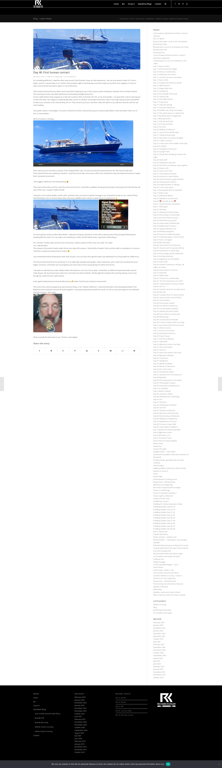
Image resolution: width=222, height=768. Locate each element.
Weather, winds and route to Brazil (166, 592)
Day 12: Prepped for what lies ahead (167, 83)
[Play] (35, 165)
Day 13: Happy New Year (162, 88)
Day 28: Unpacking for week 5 (164, 182)
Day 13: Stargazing (160, 91)
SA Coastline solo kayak (162, 613)
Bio (34, 701)
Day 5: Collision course (162, 328)
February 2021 (158, 644)
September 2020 (159, 655)
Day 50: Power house (161, 336)
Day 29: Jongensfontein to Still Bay (166, 184)
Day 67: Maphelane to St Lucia (165, 421)
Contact (36, 735)
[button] (83, 143)
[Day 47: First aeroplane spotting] (220, 384)
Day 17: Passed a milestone (164, 107)
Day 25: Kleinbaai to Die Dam (164, 162)
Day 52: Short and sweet (162, 347)
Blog (60, 77)
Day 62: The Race (159, 402)
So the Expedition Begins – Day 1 (166, 564)
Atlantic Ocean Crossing (44, 727)
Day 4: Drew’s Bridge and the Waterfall (168, 253)
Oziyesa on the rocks (161, 498)
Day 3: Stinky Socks (160, 193)
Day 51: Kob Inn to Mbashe (163, 339)
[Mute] (127, 165)
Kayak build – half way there (164, 482)
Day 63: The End (159, 407)
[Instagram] (179, 4)
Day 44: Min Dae (159, 292)
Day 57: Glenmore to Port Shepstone (167, 374)
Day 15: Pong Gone (160, 102)
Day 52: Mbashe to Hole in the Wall (166, 344)
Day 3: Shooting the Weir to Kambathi (167, 190)
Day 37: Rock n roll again (162, 240)
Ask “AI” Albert (158, 38)
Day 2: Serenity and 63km (163, 124)
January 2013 (158, 669)
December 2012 (159, 672)
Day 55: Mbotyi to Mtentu (162, 363)
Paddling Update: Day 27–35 (164, 512)
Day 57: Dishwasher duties (163, 372)
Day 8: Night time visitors (162, 432)
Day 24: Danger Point (161, 151)
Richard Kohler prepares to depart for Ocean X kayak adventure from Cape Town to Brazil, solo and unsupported (170, 548)
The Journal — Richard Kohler (164, 581)
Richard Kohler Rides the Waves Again (168, 553)
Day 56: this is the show (162, 369)
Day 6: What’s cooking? (162, 391)
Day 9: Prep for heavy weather (165, 441)
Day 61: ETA (157, 399)
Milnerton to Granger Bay (163, 485)
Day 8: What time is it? (161, 435)
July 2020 (156, 661)
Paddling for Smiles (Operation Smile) (167, 504)
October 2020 (158, 653)
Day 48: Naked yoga (161, 317)
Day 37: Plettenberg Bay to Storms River (168, 237)
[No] (219, 764)
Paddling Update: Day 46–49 (164, 518)
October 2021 (158, 639)
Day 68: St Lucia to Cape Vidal (164, 424)
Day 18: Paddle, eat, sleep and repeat (167, 110)
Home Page (157, 476)
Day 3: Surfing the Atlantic (163, 195)
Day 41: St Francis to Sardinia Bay (166, 278)
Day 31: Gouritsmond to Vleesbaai (166, 204)
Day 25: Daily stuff (160, 160)
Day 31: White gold (160, 206)
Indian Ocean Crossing (43, 731)
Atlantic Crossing (162, 19)
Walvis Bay (157, 589)
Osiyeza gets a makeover (163, 496)
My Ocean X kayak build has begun (167, 487)
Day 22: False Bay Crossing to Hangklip (168, 138)
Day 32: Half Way (159, 209)
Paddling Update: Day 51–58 (164, 520)
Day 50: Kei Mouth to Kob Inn (164, 333)
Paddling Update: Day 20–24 (164, 507)
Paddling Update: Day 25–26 (164, 509)
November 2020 (159, 650)
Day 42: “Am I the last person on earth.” (168, 281)
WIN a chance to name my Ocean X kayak (169, 595)
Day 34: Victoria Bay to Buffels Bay (166, 223)
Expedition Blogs (39, 709)
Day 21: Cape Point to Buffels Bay (166, 132)
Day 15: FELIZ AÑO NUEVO (163, 99)
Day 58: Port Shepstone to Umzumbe (167, 380)
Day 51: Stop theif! (160, 341)
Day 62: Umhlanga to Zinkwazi (165, 405)
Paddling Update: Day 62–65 (164, 526)
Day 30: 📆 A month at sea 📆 (164, 201)
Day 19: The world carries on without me (168, 113)
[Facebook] (175, 4)
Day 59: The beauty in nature (164, 383)
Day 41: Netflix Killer (161, 275)
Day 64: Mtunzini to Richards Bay (165, 413)
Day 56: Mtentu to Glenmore (164, 366)
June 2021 (157, 642)
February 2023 (158, 622)
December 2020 (159, 647)
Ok (168, 764)
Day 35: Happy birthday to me (164, 229)
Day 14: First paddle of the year (165, 94)
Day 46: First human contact (51, 72)
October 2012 (158, 677)
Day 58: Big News (159, 377)
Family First (157, 446)
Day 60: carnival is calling (162, 394)
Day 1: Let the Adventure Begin (165, 69)
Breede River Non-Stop (162, 610)
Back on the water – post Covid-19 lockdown (170, 41)
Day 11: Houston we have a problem (167, 77)
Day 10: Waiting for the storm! (164, 74)
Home (132, 19)
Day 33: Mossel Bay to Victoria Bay (166, 215)
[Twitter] (183, 4)
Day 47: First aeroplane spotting (165, 308)
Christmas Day (159, 52)
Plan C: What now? (160, 531)
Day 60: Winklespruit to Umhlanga (166, 396)
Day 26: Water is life (161, 168)
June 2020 (157, 664)
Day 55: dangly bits (160, 361)
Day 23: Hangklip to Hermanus (165, 149)
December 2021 (159, 633)
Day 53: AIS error (159, 350)
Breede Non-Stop (160, 44)
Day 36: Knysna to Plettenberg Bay (166, 234)
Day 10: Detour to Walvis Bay (164, 72)
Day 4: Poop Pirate (160, 262)
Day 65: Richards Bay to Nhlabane (166, 416)
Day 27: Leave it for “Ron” (163, 171)
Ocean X (36, 705)
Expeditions (150, 19)
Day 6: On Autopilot (160, 388)
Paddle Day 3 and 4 (160, 501)
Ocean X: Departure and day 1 (165, 493)
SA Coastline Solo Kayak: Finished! (166, 556)
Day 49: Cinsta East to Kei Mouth (165, 319)
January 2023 (158, 625)
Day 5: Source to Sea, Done (163, 330)
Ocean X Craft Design (161, 490)
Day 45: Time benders (161, 300)
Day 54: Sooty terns (160, 358)
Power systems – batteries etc (165, 537)
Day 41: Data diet (159, 273)
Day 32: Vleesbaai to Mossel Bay (165, 212)
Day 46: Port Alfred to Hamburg (165, 306)
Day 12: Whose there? (161, 85)
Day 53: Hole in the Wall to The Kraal (167, 352)
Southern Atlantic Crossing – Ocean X (167, 575)
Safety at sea (158, 559)
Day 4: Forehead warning (163, 256)
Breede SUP (39, 718)
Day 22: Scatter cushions (162, 140)
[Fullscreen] (131, 165)
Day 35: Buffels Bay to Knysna (164, 226)
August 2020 (158, 658)
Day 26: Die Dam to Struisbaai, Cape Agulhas (170, 165)
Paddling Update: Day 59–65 (164, 523)
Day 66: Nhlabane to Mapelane (165, 418)
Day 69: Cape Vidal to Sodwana (165, 427)
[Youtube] (187, 4)
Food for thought (159, 449)
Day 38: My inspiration (161, 242)
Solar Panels (158, 567)
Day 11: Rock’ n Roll (160, 80)
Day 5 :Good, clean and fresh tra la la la (168, 325)
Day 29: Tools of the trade (163, 187)
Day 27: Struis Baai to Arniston (165, 173)
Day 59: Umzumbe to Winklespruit (166, 386)
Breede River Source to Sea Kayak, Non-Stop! (170, 47)
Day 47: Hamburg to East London (165, 311)
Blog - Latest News (42, 18)
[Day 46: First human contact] (86, 49)
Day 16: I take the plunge (162, 105)
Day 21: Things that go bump (164, 135)
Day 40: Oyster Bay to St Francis (165, 270)
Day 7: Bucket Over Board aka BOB (166, 430)
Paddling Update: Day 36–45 (164, 515)
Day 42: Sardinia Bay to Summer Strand (168, 284)
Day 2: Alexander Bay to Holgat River (167, 116)
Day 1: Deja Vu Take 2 (161, 66)
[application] (83, 143)
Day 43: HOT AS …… (160, 286)
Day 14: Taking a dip (161, 96)
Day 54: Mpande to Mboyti (163, 355)
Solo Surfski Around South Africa (166, 573)
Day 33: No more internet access (165, 218)
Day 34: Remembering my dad (164, 220)
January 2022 (158, 631)
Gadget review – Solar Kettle (164, 451)
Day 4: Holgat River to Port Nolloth (166, 259)
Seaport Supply (159, 562)
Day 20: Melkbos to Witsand (164, 129)
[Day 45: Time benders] (2, 384)
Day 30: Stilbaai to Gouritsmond (165, 198)
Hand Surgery (158, 465)
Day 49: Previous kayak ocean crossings (168, 322)
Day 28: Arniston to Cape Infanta (165, 176)
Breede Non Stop (41, 722)
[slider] (56, 164)
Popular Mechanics (160, 534)
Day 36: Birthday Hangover (163, 231)
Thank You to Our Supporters (164, 578)
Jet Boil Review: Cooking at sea (165, 479)
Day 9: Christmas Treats (162, 438)
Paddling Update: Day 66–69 (164, 529)
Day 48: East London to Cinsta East (166, 314)
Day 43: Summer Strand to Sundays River (169, 289)
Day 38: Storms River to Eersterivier (167, 245)
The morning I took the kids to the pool (168, 584)
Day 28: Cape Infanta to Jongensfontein (168, 179)
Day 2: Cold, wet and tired (163, 121)
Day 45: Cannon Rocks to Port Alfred (167, 297)
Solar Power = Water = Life (163, 570)
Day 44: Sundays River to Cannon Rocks (168, 295)
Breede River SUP (160, 50)
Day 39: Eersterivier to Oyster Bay (166, 250)
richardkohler (71, 77)
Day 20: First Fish (159, 127)
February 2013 (158, 666)
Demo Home (140, 19)
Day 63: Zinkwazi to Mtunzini (164, 410)
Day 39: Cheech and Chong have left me (168, 248)
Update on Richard (160, 586)
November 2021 (159, 636)
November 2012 (159, 675)
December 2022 (159, 628)
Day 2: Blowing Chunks (162, 118)
